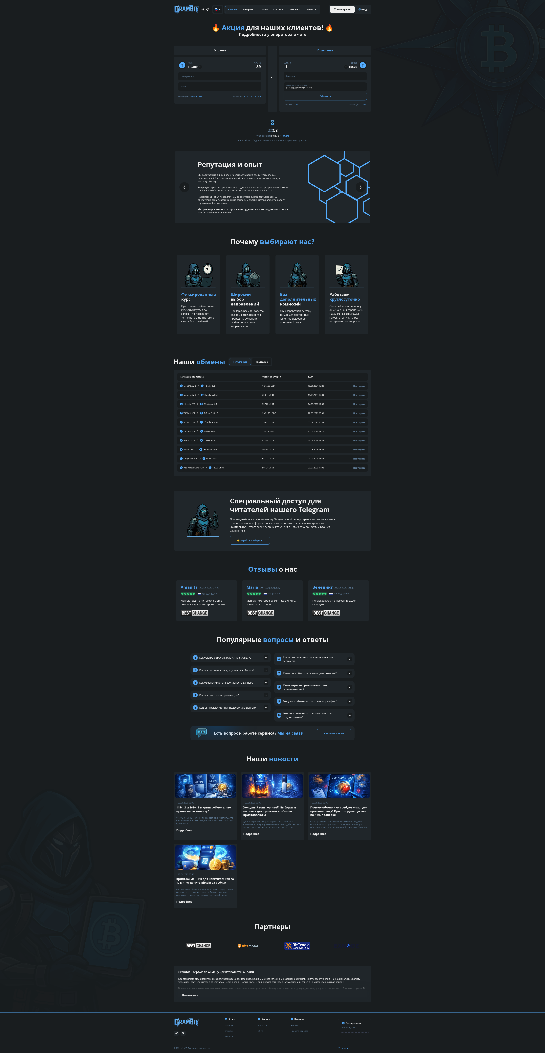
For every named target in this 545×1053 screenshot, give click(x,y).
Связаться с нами (334, 733)
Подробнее (184, 830)
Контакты (278, 9)
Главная (232, 9)
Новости (311, 9)
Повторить (359, 385)
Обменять (325, 96)
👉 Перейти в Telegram (250, 540)
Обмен (261, 1031)
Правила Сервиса (299, 1031)
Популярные (240, 361)
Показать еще (190, 994)
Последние (261, 361)
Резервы (248, 9)
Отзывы (263, 9)
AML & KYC (295, 9)
